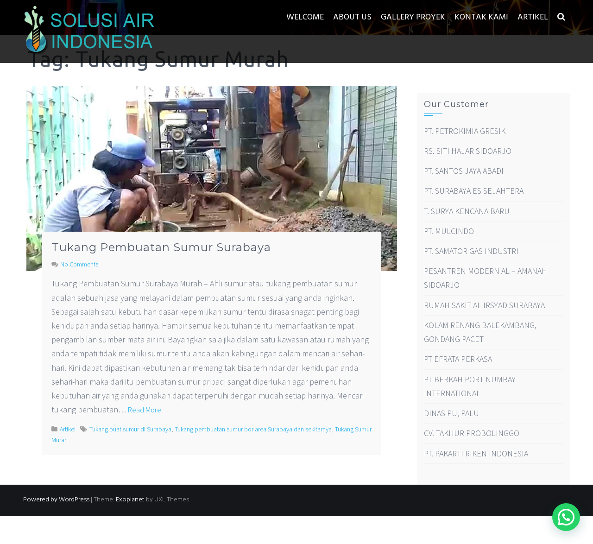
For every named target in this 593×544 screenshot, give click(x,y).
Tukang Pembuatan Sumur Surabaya (161, 247)
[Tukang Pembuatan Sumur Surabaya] (211, 177)
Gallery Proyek (413, 17)
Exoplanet (130, 499)
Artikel (532, 17)
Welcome (305, 17)
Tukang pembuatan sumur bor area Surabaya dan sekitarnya (253, 429)
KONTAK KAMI (481, 17)
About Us (352, 17)
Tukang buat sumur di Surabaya (130, 429)
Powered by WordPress (56, 499)
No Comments (79, 264)
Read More (144, 409)
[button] (561, 17)
